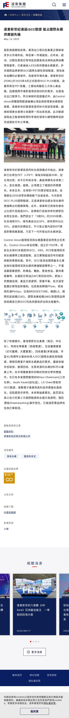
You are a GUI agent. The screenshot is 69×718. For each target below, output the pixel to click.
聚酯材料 (8, 431)
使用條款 (52, 675)
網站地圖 (34, 675)
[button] (30, 641)
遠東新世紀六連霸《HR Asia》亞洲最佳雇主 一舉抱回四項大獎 (33, 609)
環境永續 (12, 456)
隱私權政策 (35, 680)
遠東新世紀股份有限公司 (17, 435)
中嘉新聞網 (10, 512)
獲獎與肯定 (30, 456)
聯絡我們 (17, 675)
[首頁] (5, 14)
